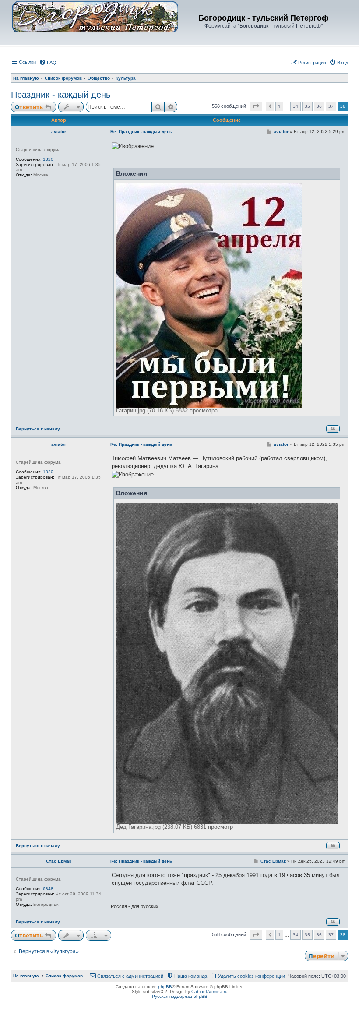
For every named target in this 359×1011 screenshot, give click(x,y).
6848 (48, 888)
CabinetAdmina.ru (209, 991)
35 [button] (307, 106)
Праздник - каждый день (60, 94)
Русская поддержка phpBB (180, 996)
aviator (58, 131)
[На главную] (95, 16)
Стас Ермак (58, 861)
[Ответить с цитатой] (333, 429)
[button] (256, 106)
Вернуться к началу (38, 428)
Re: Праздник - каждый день (141, 131)
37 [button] (331, 106)
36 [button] (319, 106)
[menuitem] (47, 62)
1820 (48, 159)
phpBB (165, 986)
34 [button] (295, 106)
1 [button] (279, 106)
